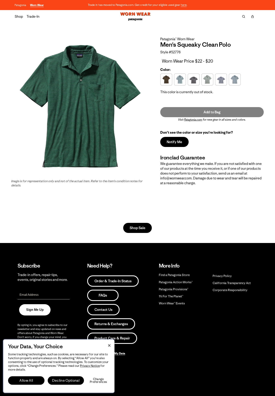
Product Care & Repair (112, 338)
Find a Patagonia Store (174, 275)
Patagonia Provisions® (173, 289)
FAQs (103, 295)
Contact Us (103, 309)
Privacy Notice (90, 366)
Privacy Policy (222, 276)
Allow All (26, 380)
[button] (252, 16)
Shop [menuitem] (19, 16)
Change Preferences (98, 380)
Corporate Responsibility (230, 290)
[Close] (109, 345)
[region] (58, 366)
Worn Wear (37, 5)
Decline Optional (66, 380)
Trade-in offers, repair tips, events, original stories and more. (43, 277)
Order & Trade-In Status (112, 281)
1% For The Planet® (171, 296)
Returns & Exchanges (111, 324)
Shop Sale (137, 228)
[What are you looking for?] (243, 16)
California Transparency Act (232, 283)
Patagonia (20, 5)
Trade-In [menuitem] (33, 16)
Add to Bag (212, 112)
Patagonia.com (193, 119)
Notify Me (174, 142)
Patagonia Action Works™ (176, 282)
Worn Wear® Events (172, 303)
